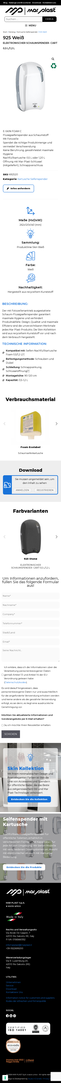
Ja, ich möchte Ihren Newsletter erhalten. (27, 725)
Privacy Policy (48, 1079)
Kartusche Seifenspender (27, 32)
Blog (5, 3)
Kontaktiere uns (49, 3)
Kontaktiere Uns (14, 992)
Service (9, 985)
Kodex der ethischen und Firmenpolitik (26, 1001)
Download (36, 3)
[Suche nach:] (30, 19)
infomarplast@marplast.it (19, 945)
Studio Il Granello (35, 1079)
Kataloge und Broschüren (20, 3)
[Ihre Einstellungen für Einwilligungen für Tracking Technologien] (5, 1078)
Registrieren (45, 490)
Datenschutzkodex (15, 682)
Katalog (12, 32)
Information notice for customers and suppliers (30, 998)
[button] (53, 59)
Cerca (49, 19)
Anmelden (22, 490)
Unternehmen (13, 982)
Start (5, 32)
